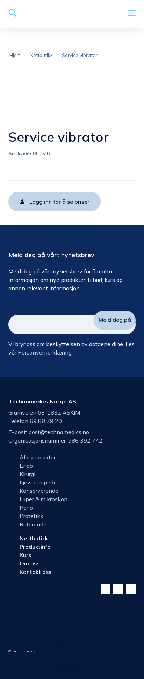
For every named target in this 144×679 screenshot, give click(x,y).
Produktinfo (35, 546)
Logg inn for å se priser (59, 201)
